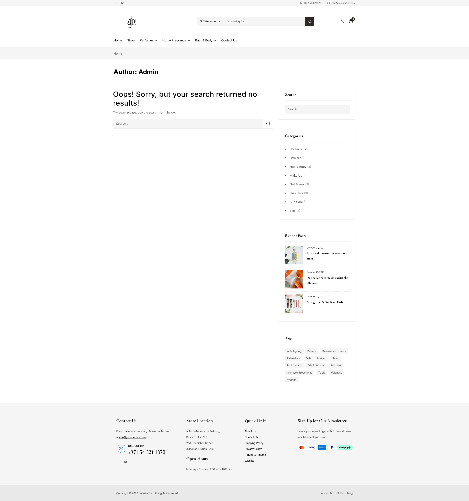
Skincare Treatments (299, 372)
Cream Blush (299, 149)
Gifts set (295, 158)
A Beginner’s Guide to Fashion (326, 302)
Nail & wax (297, 184)
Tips (293, 211)
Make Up (296, 175)
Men (336, 358)
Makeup (322, 358)
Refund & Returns (255, 454)
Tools (321, 372)
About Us (250, 431)
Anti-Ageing (294, 351)
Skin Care (296, 193)
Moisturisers (294, 365)
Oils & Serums (316, 365)
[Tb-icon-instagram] (122, 3)
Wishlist (249, 460)
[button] (210, 21)
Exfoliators (293, 358)
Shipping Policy (254, 443)
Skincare (335, 365)
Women (291, 379)
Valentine (336, 372)
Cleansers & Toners (334, 351)
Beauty (311, 351)
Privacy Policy (253, 448)
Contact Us (251, 437)
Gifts (308, 358)
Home (118, 53)
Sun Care (296, 202)
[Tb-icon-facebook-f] (115, 3)
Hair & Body (298, 167)
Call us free (136, 446)
